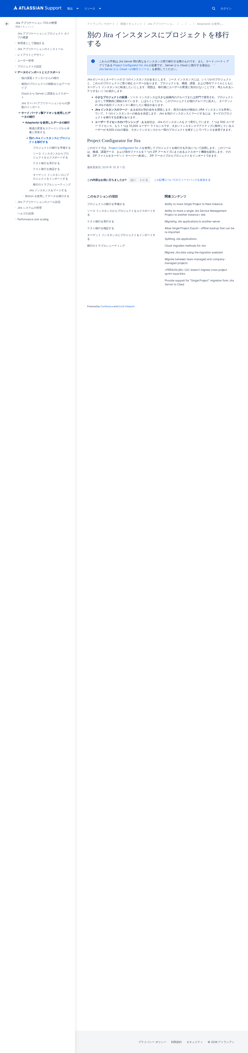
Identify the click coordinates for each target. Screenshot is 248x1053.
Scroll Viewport (126, 306)
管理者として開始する (30, 43)
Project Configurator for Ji (125, 147)
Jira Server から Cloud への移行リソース (124, 69)
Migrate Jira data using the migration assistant (194, 252)
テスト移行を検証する (46, 169)
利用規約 (176, 1042)
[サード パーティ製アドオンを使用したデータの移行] (190, 23)
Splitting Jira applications (180, 238)
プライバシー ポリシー (152, 1042)
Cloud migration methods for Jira (185, 245)
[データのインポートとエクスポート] (182, 23)
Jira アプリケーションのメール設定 (39, 201)
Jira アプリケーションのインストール (40, 49)
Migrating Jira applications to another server (192, 221)
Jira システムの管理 (29, 207)
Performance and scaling (33, 219)
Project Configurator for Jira (130, 65)
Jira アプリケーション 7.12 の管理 (36, 22)
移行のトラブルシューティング (52, 184)
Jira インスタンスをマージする (48, 190)
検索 (214, 8)
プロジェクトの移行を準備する (52, 147)
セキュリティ (195, 1042)
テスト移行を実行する (46, 163)
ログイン (226, 8)
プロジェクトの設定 (29, 66)
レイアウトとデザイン (30, 54)
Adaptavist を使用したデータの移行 (47, 122)
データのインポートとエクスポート (39, 72)
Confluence (107, 306)
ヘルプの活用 (25, 213)
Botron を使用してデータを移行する (47, 196)
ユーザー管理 (25, 60)
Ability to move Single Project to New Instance (194, 204)
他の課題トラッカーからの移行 (40, 78)
